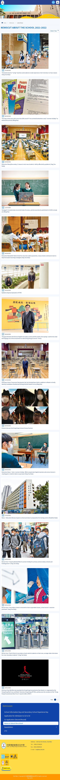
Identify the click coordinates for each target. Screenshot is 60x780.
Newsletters (8, 727)
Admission (11, 23)
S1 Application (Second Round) (15, 719)
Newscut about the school (13, 723)
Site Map (15, 776)
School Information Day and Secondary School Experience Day (26, 712)
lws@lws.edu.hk (40, 749)
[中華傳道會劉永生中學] (2, 3)
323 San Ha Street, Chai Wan (44, 742)
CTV (5, 731)
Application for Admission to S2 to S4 (17, 716)
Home (5, 23)
